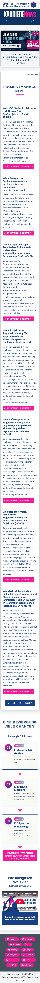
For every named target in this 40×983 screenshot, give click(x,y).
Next (27, 703)
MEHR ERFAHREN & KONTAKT (17, 167)
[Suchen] (31, 22)
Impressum (20, 980)
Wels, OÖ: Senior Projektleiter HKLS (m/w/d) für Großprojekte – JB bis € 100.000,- (20, 112)
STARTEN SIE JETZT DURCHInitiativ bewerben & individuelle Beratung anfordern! (20, 856)
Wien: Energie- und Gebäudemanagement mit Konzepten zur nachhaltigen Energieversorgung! (15, 184)
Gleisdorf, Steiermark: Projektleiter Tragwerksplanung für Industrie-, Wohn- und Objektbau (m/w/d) (15, 517)
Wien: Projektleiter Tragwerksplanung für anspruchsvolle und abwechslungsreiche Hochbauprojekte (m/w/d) (17, 336)
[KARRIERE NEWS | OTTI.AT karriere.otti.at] (20, 14)
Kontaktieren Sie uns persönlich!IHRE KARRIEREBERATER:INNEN (20, 918)
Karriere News (13, 974)
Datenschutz (32, 977)
